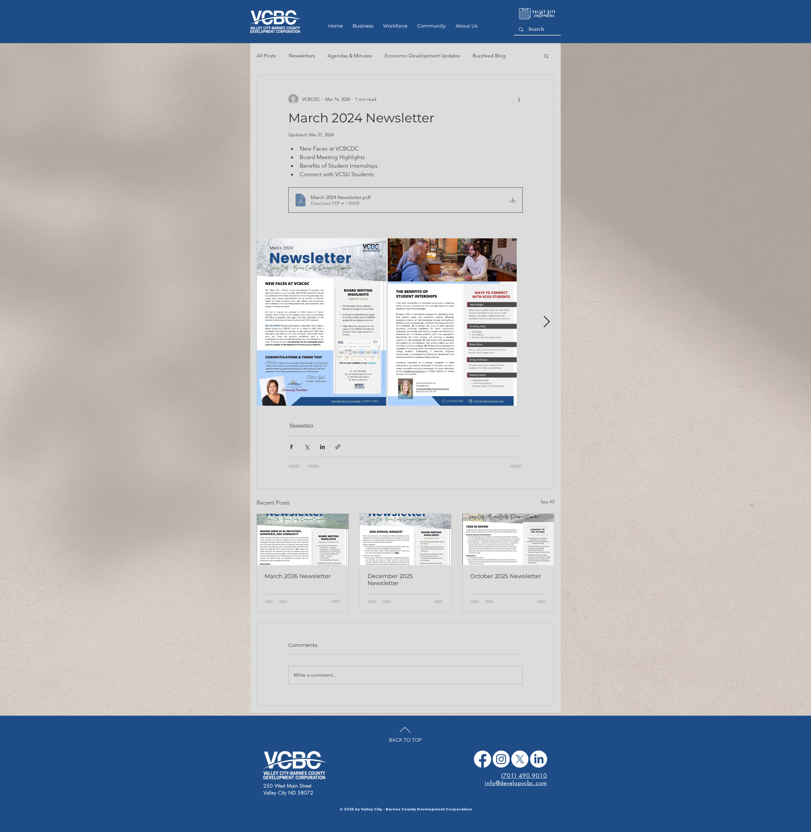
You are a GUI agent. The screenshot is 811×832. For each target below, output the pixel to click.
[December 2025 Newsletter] (405, 544)
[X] (519, 768)
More (479, 56)
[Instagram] (501, 768)
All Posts (266, 56)
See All (547, 506)
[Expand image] (321, 326)
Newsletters (302, 56)
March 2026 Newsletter (298, 580)
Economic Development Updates (422, 56)
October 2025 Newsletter (505, 580)
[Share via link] (338, 451)
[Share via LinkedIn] (322, 451)
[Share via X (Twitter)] (307, 451)
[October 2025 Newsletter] (508, 544)
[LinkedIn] (538, 768)
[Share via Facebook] (291, 451)
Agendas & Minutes (350, 56)
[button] (546, 55)
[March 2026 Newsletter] (302, 544)
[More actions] (519, 99)
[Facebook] (482, 768)
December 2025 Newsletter (390, 584)
